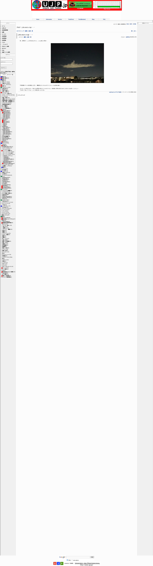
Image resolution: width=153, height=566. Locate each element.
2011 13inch (6, 114)
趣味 (3, 216)
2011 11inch (5, 132)
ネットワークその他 (7, 153)
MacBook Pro (5, 111)
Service (60, 19)
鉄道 (3, 230)
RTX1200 (6, 158)
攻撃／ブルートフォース (7, 99)
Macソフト (4, 135)
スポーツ (4, 259)
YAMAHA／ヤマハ (7, 155)
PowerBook (5, 137)
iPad (3, 140)
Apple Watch (5, 118)
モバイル (4, 189)
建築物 (3, 246)
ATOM (134, 24)
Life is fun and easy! (50, 9)
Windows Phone (6, 197)
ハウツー (4, 168)
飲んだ (4, 226)
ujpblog (128, 37)
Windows (4, 201)
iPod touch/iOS (6, 138)
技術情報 (4, 40)
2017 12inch (6, 127)
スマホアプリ (5, 191)
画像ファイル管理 (6, 52)
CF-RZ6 (4, 183)
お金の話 (4, 273)
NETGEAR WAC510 (7, 161)
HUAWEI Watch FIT (6, 146)
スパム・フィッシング (7, 95)
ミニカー (4, 262)
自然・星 (4, 239)
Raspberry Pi (5, 177)
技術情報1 (4, 38)
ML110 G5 (4, 178)
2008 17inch (6, 113)
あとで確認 (4, 105)
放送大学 (4, 88)
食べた (3, 224)
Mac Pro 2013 (5, 110)
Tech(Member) (82, 19)
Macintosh (4, 141)
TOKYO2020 (5, 221)
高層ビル (4, 243)
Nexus (3, 198)
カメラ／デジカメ (6, 147)
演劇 (3, 237)
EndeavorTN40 (5, 187)
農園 (3, 231)
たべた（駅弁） (6, 225)
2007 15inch (6, 116)
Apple (3, 109)
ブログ (3, 42)
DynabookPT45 (6, 184)
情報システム (5, 215)
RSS (128, 24)
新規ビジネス (5, 172)
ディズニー (4, 251)
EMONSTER (5, 194)
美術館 (3, 255)
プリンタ (4, 211)
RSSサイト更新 (5, 46)
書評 (3, 235)
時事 (3, 79)
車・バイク (4, 238)
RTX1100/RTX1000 (8, 159)
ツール (3, 96)
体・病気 (4, 274)
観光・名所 (4, 247)
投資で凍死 (4, 78)
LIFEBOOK (5, 179)
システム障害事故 (6, 108)
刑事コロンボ (5, 83)
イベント (4, 249)
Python (4, 89)
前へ (132, 31)
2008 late (5, 128)
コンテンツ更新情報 (6, 277)
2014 (4, 123)
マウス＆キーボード (6, 164)
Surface (4, 180)
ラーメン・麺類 (6, 229)
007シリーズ (5, 82)
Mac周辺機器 (5, 136)
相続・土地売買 (5, 275)
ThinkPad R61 (5, 181)
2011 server (5, 121)
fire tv (3, 144)
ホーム (3, 26)
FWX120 (6, 157)
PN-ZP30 (4, 185)
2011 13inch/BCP (7, 131)
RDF (131, 24)
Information (49, 19)
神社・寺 (4, 242)
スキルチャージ (5, 87)
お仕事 (3, 173)
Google (4, 207)
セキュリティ (5, 92)
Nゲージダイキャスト (7, 266)
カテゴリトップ (20, 31)
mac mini (4, 119)
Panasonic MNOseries (8, 163)
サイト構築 (4, 106)
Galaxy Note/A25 (6, 196)
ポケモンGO (5, 217)
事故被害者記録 (5, 104)
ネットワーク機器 (6, 150)
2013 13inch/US (6, 133)
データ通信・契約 (6, 193)
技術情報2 (4, 36)
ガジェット (4, 143)
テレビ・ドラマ (5, 84)
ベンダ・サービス (6, 103)
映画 (3, 80)
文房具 (3, 145)
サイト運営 (4, 269)
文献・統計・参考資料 (7, 101)
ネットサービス (5, 208)
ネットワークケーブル (8, 151)
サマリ (3, 265)
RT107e (5, 160)
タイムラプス (6, 149)
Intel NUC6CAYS (6, 188)
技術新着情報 (5, 30)
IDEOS (3, 195)
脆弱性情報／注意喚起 (7, 100)
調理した (5, 228)
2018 (4, 120)
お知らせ (4, 28)
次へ (135, 31)
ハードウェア (5, 209)
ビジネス (4, 171)
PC (2, 176)
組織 (3, 32)
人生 (3, 270)
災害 (3, 86)
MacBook (4, 126)
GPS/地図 (4, 169)
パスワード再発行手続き (5, 71)
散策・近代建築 (5, 241)
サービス (4, 34)
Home (37, 19)
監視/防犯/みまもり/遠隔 (7, 271)
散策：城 (4, 250)
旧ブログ (4, 48)
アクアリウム (5, 233)
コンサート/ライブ (6, 257)
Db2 (4, 204)
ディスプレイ (5, 213)
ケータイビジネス (6, 175)
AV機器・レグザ (6, 165)
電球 (3, 167)
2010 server (5, 122)
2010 (4, 124)
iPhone (4, 139)
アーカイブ (5, 44)
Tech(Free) (71, 19)
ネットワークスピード (8, 154)
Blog (93, 19)
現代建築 (4, 245)
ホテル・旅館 (5, 234)
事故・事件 (4, 97)
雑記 (3, 76)
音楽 (3, 261)
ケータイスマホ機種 (5, 190)
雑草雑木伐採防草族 (6, 222)
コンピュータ (5, 199)
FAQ (104, 19)
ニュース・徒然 (5, 93)
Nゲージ (4, 263)
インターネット (5, 205)
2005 (4, 125)
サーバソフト (5, 203)
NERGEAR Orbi (6, 162)
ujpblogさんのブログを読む (115, 92)
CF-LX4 (4, 182)
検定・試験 (4, 91)
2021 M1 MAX (6, 112)
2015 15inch (6, 115)
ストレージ (4, 212)
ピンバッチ (4, 267)
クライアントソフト (6, 202)
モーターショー (5, 254)
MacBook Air (5, 129)
